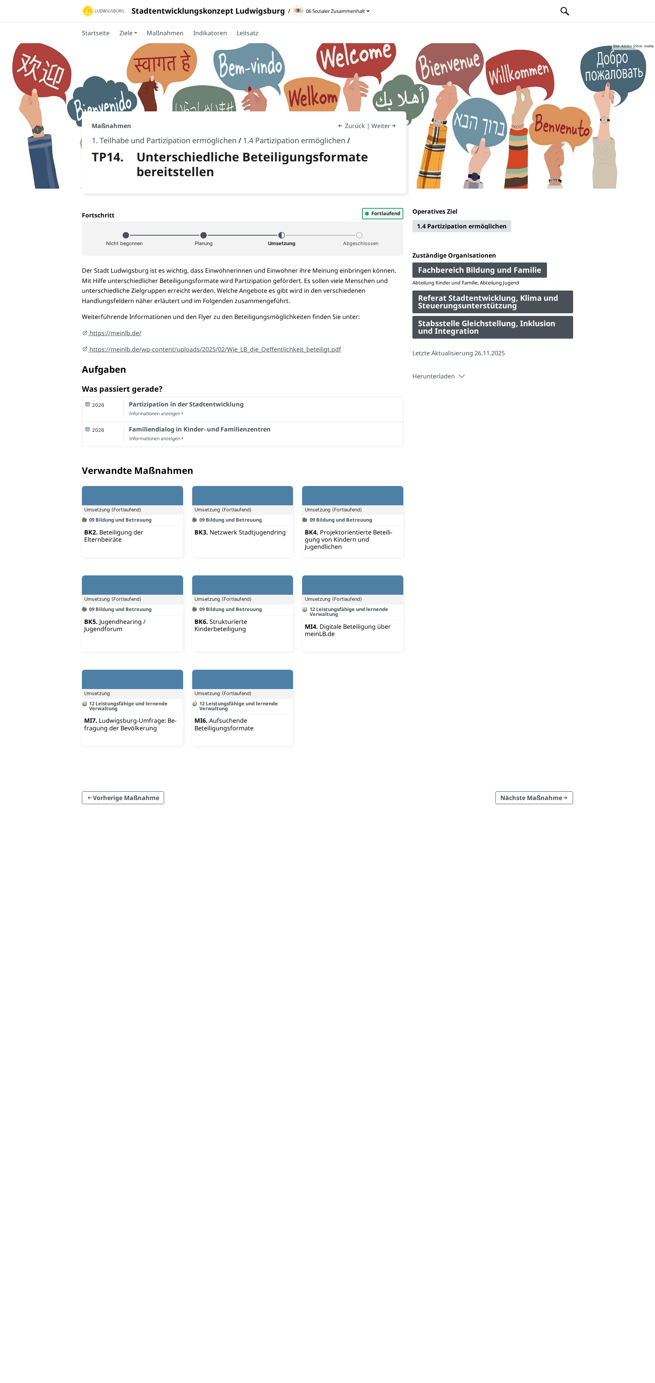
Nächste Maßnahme (531, 798)
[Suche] (564, 11)
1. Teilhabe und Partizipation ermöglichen (164, 140)
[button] (128, 32)
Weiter (380, 126)
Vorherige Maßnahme (126, 798)
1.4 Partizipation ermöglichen (294, 140)
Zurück (355, 126)
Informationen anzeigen (154, 413)
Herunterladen (433, 376)
